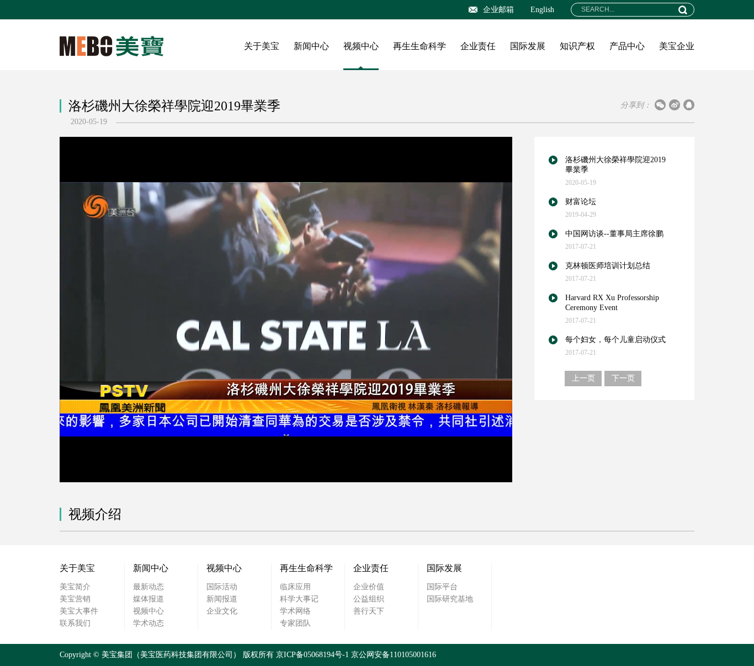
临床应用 (295, 587)
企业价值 (368, 587)
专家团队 (295, 623)
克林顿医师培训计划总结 (607, 266)
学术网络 (295, 611)
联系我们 (75, 623)
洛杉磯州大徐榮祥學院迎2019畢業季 (615, 165)
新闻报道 (221, 599)
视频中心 (361, 46)
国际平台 (442, 587)
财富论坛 (580, 202)
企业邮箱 (498, 10)
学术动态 (148, 623)
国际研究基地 (450, 599)
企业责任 (478, 46)
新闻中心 (311, 46)
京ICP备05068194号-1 (312, 655)
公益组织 (368, 599)
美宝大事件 (79, 611)
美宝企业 (676, 46)
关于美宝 (261, 46)
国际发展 (527, 46)
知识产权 (577, 46)
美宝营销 (75, 599)
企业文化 (221, 611)
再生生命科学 (419, 46)
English (542, 10)
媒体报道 (148, 599)
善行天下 (368, 611)
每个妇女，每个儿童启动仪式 (615, 339)
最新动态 (148, 587)
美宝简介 (75, 587)
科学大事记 (299, 599)
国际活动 (221, 587)
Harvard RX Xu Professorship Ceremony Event (612, 303)
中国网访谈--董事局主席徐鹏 (614, 234)
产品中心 (627, 46)
